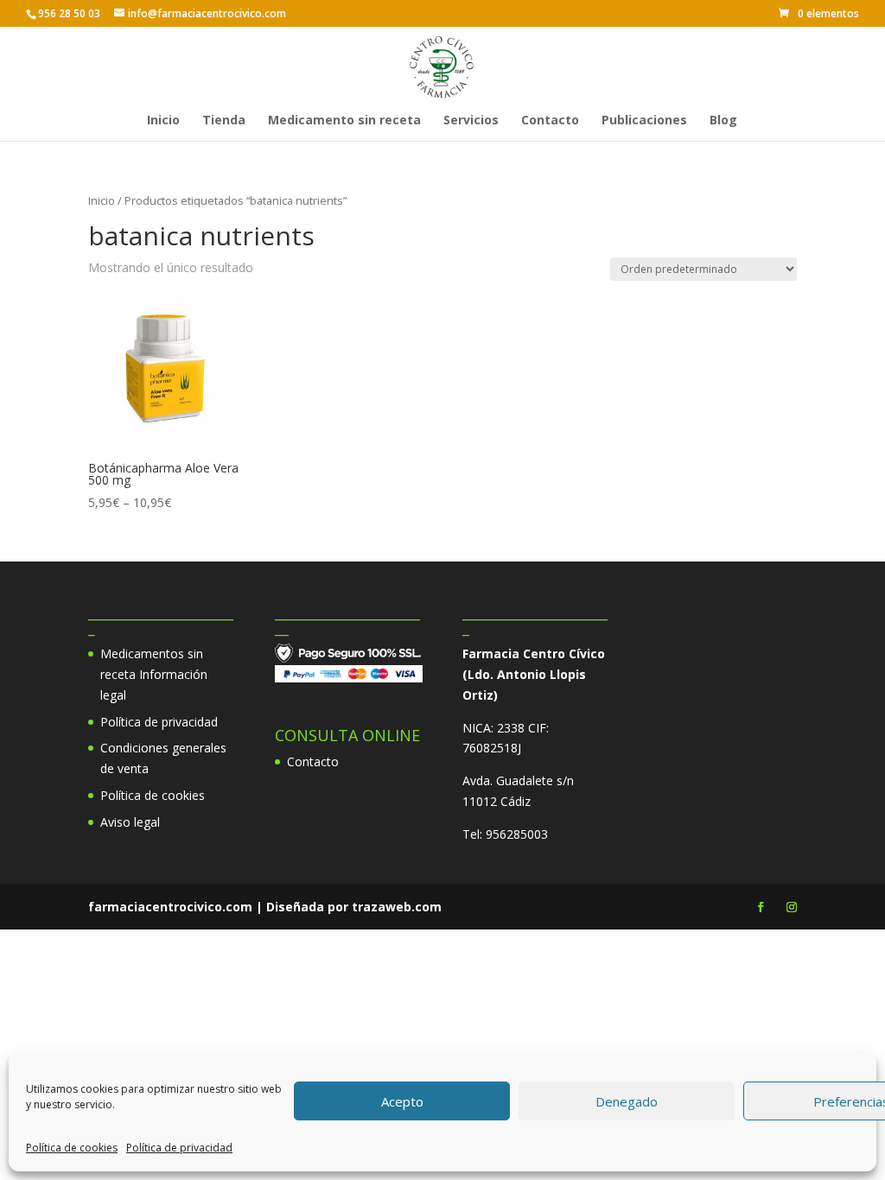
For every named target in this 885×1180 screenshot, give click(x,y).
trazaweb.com (397, 906)
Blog (723, 121)
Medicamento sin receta (344, 121)
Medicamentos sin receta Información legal (153, 674)
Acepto (402, 1101)
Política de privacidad (179, 1147)
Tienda (223, 121)
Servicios (471, 121)
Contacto (550, 121)
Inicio (163, 121)
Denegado (626, 1101)
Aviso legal (130, 822)
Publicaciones (644, 121)
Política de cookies (72, 1147)
